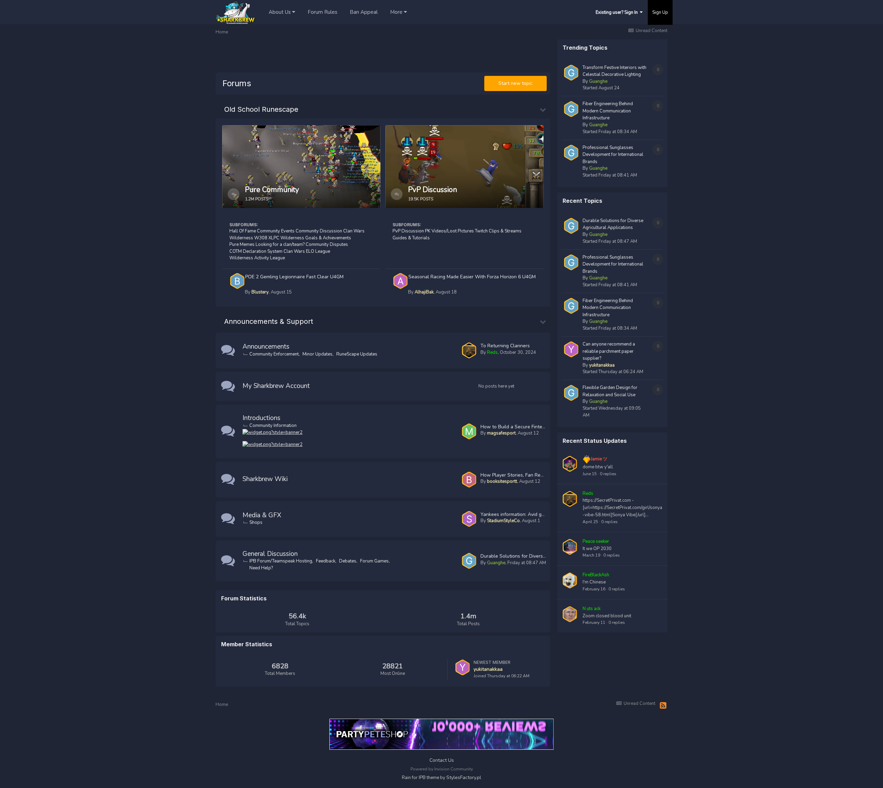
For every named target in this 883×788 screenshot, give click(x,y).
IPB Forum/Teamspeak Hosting (280, 561)
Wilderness (241, 238)
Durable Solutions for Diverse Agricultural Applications (541, 556)
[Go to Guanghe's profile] (469, 561)
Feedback (325, 561)
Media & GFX (261, 515)
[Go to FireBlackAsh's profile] (570, 580)
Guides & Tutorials (411, 238)
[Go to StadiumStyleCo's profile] (469, 519)
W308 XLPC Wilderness (279, 238)
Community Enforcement (274, 354)
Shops (255, 522)
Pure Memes (242, 244)
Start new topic (515, 83)
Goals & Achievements (328, 238)
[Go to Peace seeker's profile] (570, 547)
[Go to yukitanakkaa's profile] (462, 667)
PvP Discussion (408, 231)
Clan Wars (354, 231)
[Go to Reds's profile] (469, 350)
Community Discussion (319, 231)
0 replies (608, 474)
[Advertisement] (341, 54)
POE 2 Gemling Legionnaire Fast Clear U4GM (294, 276)
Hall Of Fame (242, 231)
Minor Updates (317, 354)
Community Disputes (327, 244)
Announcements (265, 346)
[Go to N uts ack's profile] (570, 614)
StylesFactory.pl (463, 777)
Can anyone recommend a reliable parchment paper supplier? (609, 351)
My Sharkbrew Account (276, 385)
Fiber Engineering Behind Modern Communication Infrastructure (608, 111)
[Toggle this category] (543, 109)
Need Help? (261, 568)
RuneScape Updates (356, 354)
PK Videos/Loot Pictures (449, 231)
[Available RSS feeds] (663, 706)
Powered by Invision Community (441, 769)
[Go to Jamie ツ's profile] (570, 464)
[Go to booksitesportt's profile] (469, 480)
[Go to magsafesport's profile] (469, 431)
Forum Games (374, 561)
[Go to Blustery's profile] (237, 281)
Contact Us (441, 760)
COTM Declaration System (255, 251)
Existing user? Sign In (618, 12)
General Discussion (270, 553)
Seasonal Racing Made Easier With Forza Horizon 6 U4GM (472, 276)
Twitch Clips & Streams (498, 231)
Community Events (276, 231)
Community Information (273, 425)
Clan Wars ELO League (307, 251)
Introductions (261, 417)
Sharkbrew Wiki (265, 479)
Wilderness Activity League (257, 258)
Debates (347, 561)
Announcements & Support (268, 321)
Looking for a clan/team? (280, 244)
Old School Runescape (261, 109)
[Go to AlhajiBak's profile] (400, 281)
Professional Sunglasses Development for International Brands (613, 154)
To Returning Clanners (505, 345)
